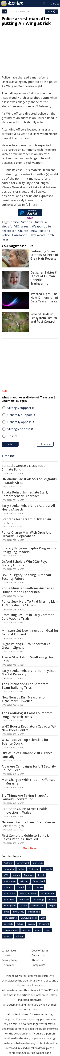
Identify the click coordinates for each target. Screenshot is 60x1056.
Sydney (31, 923)
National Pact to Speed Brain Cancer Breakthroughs (28, 824)
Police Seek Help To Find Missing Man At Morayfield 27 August (30, 603)
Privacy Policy (10, 960)
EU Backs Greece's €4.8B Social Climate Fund (24, 467)
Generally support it (21, 415)
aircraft (7, 226)
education (24, 899)
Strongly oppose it (20, 429)
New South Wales (28, 893)
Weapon (37, 226)
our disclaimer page (39, 1053)
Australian (34, 869)
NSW (6, 875)
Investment (9, 899)
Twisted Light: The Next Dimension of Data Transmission (44, 297)
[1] (39, 1023)
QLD (43, 917)
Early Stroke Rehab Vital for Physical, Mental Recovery (29, 672)
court (47, 930)
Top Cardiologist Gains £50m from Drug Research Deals (27, 715)
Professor (29, 875)
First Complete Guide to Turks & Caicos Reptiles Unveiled (25, 837)
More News (30, 848)
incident (19, 936)
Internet (7, 936)
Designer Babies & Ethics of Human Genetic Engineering (43, 277)
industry (52, 899)
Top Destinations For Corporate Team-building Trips (25, 686)
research (47, 869)
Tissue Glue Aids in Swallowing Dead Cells (28, 659)
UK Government (28, 917)
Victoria (26, 222)
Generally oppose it (20, 422)
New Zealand (10, 917)
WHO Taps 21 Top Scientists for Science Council (25, 742)
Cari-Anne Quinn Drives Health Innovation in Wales (24, 811)
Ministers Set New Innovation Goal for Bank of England (30, 632)
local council (9, 893)
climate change (11, 930)
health (41, 875)
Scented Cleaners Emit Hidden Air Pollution (26, 521)
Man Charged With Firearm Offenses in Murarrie (28, 781)
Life (4, 11)
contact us (15, 1053)
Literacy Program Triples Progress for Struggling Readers (29, 550)
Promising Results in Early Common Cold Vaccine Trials (28, 617)
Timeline (8, 456)
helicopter (9, 231)
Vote (10, 444)
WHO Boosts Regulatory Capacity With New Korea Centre (30, 728)
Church (23, 231)
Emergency (18, 911)
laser (5, 239)
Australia (40, 222)
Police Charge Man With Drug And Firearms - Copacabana (27, 534)
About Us (37, 960)
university (38, 862)
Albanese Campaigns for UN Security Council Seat (29, 768)
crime (6, 911)
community (9, 869)
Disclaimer (8, 965)
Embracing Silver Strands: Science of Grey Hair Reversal (44, 255)
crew (33, 231)
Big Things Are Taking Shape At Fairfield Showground (25, 797)
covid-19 (39, 887)
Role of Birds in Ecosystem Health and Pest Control (43, 318)
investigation (10, 905)
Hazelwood (19, 235)
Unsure (12, 436)
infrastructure (48, 893)
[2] (42, 1023)
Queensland (39, 881)
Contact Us (38, 955)
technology (38, 899)
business (8, 887)
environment (10, 881)
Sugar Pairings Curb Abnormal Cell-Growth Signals (28, 646)
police (15, 222)
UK (29, 887)
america (26, 930)
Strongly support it (20, 408)
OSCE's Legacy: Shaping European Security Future (26, 577)
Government (23, 862)
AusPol (23, 905)
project (52, 905)
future (20, 923)
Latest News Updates (9, 953)
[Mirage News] (12, 3)
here (34, 204)
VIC (16, 226)
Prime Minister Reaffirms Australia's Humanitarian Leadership (28, 590)
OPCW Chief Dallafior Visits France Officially (27, 755)
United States (38, 905)
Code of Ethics (40, 950)
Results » (45, 444)
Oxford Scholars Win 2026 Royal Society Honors (25, 563)
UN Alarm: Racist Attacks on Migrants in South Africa (29, 481)
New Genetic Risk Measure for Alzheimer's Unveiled (24, 699)
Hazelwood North (42, 235)
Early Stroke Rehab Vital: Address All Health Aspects (28, 507)
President (44, 923)
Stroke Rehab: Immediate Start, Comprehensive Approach (25, 494)
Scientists (8, 923)
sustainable (34, 911)
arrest (25, 226)
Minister (24, 881)
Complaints (38, 965)
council (20, 887)
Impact (38, 930)
